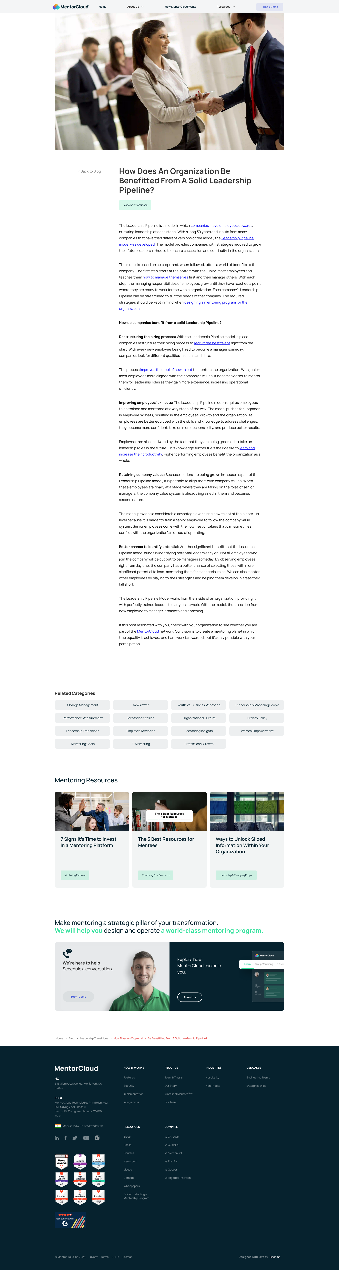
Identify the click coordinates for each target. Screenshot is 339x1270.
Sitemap (127, 1257)
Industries (213, 1067)
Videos (128, 1169)
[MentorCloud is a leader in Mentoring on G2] (80, 1179)
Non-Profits (213, 1085)
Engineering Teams (258, 1077)
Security (129, 1085)
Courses (129, 1153)
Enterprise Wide (256, 1085)
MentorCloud (148, 631)
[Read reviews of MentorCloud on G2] (70, 1220)
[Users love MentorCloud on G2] (61, 1161)
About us (171, 1067)
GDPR (115, 1257)
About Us (190, 997)
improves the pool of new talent (166, 369)
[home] (70, 6)
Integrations (131, 1102)
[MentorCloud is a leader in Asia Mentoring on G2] (80, 1161)
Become (275, 1257)
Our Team (171, 1102)
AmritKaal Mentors (179, 1094)
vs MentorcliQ (173, 1153)
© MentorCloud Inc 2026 (70, 1257)
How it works (134, 1067)
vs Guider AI (172, 1145)
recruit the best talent (212, 343)
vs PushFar (171, 1161)
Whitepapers (132, 1186)
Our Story (171, 1085)
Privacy (93, 1257)
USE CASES (254, 1067)
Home (102, 6)
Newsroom (130, 1161)
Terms (104, 1257)
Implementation (133, 1094)
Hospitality (212, 1077)
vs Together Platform (178, 1178)
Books (127, 1145)
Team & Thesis (173, 1077)
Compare (171, 1127)
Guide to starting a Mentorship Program (136, 1196)
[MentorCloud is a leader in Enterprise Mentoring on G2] (98, 1161)
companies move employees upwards (221, 225)
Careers (129, 1178)
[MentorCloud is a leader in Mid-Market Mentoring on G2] (98, 1179)
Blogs (127, 1136)
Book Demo (78, 996)
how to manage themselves (165, 277)
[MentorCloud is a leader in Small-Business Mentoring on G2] (61, 1197)
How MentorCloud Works (180, 6)
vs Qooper (171, 1169)
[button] (136, 7)
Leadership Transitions (135, 205)
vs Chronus (172, 1136)
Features (129, 1077)
